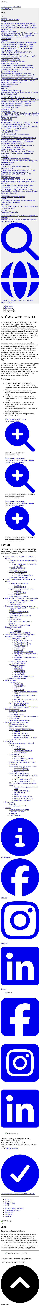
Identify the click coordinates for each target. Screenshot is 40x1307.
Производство (25, 23)
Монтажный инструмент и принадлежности (23, 759)
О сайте (4, 7)
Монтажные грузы (7, 162)
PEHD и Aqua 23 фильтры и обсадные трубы (17, 67)
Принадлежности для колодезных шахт (20, 140)
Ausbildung (27, 216)
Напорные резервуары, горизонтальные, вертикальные (17, 152)
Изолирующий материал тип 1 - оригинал (16, 103)
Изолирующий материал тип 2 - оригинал (16, 105)
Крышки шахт (6, 141)
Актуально (5, 206)
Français (21, 300)
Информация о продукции (11, 200)
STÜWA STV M (6, 109)
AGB (19, 7)
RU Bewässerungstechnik (10, 35)
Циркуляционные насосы (25, 145)
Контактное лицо (20, 219)
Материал (4, 60)
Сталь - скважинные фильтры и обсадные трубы (18, 56)
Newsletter (4, 210)
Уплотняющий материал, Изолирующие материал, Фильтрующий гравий (19, 635)
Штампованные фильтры (10, 58)
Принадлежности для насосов (12, 147)
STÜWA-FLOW (16, 122)
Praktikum (34, 216)
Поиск (11, 219)
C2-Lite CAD (6, 151)
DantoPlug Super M (20, 673)
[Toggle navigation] (2, 16)
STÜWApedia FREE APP (14, 27)
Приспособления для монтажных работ (15, 187)
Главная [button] (4, 18)
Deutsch (6, 300)
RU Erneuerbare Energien (30, 33)
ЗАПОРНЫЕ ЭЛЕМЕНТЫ (22, 52)
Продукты (9, 306)
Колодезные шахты (8, 136)
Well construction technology (11, 33)
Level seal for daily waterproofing (17, 81)
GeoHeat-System (13, 160)
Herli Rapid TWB (7, 132)
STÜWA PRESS (19, 648)
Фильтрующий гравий (9, 117)
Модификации (6, 86)
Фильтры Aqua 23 (12, 71)
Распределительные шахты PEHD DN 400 (16, 180)
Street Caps (27, 79)
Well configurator (7, 29)
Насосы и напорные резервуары (12, 143)
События (12, 206)
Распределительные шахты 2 (24, 781)
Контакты (4, 219)
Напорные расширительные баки (13, 149)
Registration (5, 212)
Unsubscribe (13, 212)
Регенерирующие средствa (10, 130)
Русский (30, 300)
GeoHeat (4, 160)
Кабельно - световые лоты (10, 77)
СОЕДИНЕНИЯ (14, 60)
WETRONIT (5, 113)
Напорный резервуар (18, 151)
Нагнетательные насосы (9, 107)
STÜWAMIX (6, 122)
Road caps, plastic (15, 619)
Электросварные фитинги (28, 191)
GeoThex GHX (6, 166)
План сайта (31, 219)
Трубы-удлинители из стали (11, 82)
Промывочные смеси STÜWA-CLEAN (15, 126)
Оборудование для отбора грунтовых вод (16, 73)
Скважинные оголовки (9, 138)
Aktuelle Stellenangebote (14, 216)
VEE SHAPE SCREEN (9, 48)
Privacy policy (12, 7)
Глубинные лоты (26, 77)
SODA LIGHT (33, 122)
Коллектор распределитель (10, 178)
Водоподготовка (7, 155)
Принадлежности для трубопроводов (14, 189)
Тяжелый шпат (21, 128)
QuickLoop (31, 170)
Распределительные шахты (11, 181)
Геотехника (5, 195)
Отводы (32, 81)
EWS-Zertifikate (14, 202)
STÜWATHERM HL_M (9, 100)
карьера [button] (3, 214)
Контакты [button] (4, 218)
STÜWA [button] (4, 22)
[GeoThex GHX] (7, 9)
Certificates (5, 202)
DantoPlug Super (26, 113)
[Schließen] (2, 1223)
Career (3, 216)
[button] (20, 298)
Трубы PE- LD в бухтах (17, 602)
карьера (8, 1216)
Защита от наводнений (17, 37)
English (14, 300)
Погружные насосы (8, 145)
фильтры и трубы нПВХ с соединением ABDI (17, 75)
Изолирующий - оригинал (25, 101)
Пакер (30, 189)
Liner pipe (4, 197)
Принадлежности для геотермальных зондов (17, 185)
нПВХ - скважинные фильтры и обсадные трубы (18, 42)
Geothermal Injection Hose (10, 191)
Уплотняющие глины (8, 111)
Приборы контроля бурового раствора (15, 134)
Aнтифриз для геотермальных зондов (14, 172)
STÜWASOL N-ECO (23, 174)
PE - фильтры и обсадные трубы (13, 69)
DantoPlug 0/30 (12, 115)
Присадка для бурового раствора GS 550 (15, 124)
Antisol (25, 122)
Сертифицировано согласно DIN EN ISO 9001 (18, 1194)
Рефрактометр (6, 176)
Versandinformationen (28, 200)
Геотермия (4, 157)
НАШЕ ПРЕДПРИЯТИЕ (10, 23)
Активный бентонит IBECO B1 (25, 699)
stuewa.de (4, 20)
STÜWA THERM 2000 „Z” (10, 98)
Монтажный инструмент (10, 54)
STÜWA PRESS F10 (25, 100)
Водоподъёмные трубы (9, 84)
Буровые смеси (6, 119)
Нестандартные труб (25, 48)
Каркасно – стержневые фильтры (13, 61)
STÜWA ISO (11, 101)
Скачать (4, 199)
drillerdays (19, 206)
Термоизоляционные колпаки (22, 141)
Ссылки (19, 25)
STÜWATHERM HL (27, 98)
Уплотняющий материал (10, 96)
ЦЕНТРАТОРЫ (7, 52)
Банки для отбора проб (9, 193)
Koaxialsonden (6, 164)
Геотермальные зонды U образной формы (16, 159)
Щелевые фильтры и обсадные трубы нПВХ (17, 44)
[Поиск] (20, 260)
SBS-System (22, 138)
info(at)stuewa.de (12, 1148)
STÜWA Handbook (30, 27)
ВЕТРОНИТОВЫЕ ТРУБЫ (28, 115)
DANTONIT (15, 113)
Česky (9, 302)
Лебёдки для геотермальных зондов (14, 170)
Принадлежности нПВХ (10, 50)
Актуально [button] (5, 204)
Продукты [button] (4, 41)
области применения (12, 1210)
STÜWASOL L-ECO (8, 174)
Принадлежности (7, 65)
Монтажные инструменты (23, 65)
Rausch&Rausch (13, 20)
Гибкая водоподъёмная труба (11, 90)
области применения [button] (8, 31)
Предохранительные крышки (12, 79)
